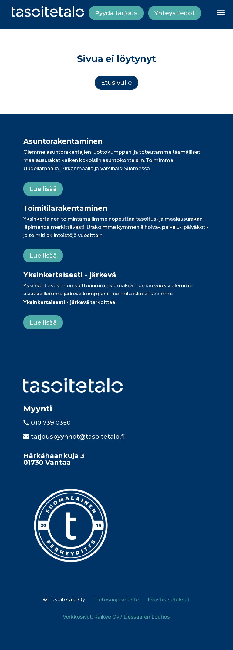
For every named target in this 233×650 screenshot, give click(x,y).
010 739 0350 (51, 422)
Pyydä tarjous (116, 13)
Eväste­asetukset (169, 599)
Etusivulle (116, 82)
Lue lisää (43, 189)
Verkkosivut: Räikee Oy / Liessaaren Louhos (116, 617)
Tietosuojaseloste (116, 599)
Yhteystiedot (174, 13)
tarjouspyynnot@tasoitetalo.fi (78, 436)
